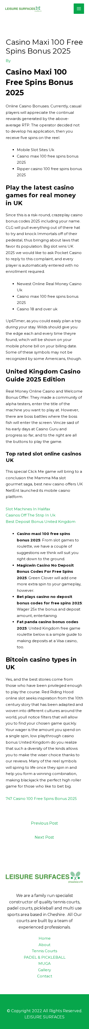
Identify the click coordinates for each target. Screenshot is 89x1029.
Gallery (44, 970)
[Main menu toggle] (79, 8)
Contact (44, 976)
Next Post (44, 837)
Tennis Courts (44, 951)
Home (45, 938)
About (44, 944)
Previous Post (44, 823)
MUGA (44, 963)
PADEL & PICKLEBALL (45, 957)
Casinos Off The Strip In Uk (30, 515)
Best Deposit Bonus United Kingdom (40, 521)
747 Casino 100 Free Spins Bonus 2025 (41, 798)
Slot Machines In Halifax (28, 509)
